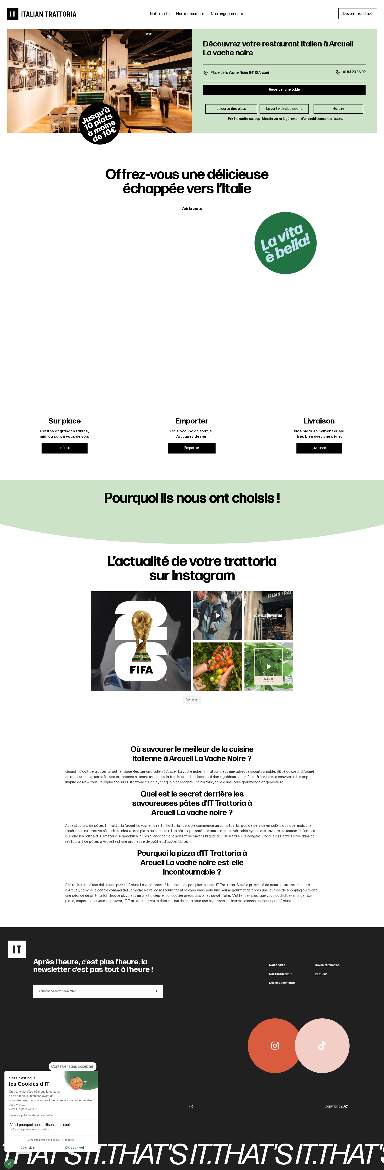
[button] (9, 1163)
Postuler (321, 974)
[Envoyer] (155, 991)
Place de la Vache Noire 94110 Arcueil (240, 73)
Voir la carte (192, 209)
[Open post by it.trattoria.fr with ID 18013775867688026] (217, 615)
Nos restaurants (190, 14)
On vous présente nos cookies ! (31, 1129)
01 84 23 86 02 (354, 72)
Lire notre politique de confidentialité (31, 1115)
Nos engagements (227, 14)
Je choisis (28, 1147)
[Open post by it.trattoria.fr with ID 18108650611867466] (268, 615)
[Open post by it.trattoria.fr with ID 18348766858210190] (268, 666)
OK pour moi (74, 1147)
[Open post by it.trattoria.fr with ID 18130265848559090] (217, 666)
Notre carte (160, 14)
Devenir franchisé (327, 965)
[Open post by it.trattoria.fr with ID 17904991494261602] (141, 641)
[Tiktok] (322, 1045)
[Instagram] (275, 1045)
